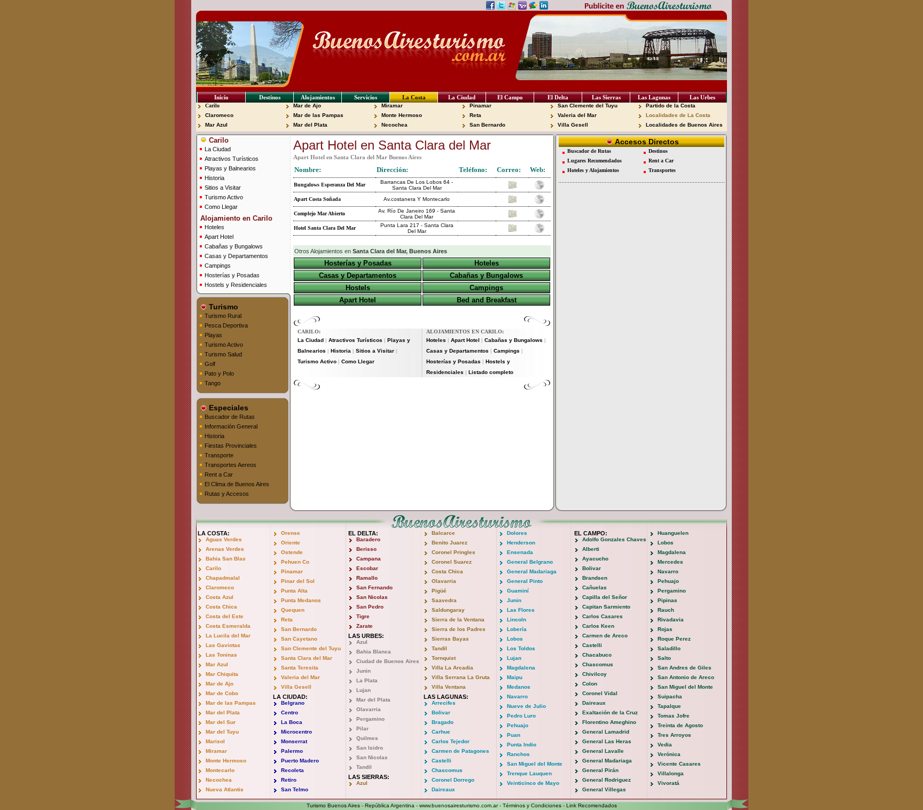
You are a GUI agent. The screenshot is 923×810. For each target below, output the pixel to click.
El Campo (510, 97)
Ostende (292, 552)
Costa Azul (219, 597)
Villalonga (671, 773)
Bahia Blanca (373, 652)
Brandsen (594, 578)
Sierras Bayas (450, 639)
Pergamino (370, 719)
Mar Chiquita (222, 674)
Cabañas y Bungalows (234, 246)
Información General (231, 426)
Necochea (394, 125)
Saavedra (444, 600)
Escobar (367, 568)
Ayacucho (595, 559)
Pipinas (667, 600)
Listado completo (490, 372)
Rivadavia (671, 619)
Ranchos (518, 754)
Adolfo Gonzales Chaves (614, 539)
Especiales (227, 407)
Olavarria (368, 709)
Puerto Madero (300, 761)
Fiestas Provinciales (231, 445)
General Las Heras (606, 741)
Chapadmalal (223, 578)
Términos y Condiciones (532, 805)
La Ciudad (461, 97)
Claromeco (219, 115)
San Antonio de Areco (686, 677)
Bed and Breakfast (487, 300)
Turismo (222, 306)
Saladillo (669, 648)
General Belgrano (530, 562)
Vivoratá (668, 783)
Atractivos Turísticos (232, 158)
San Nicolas (372, 597)
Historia (214, 178)
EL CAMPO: (590, 533)
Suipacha (670, 696)
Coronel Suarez (452, 562)
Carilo (212, 105)
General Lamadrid (605, 732)
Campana (368, 559)
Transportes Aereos (230, 465)
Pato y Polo (219, 373)
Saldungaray (448, 610)
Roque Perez (674, 639)
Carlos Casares (602, 616)
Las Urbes (702, 97)
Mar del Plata (310, 125)
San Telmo (294, 789)
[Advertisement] (422, 406)
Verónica (669, 754)
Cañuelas (594, 587)
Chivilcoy (594, 674)
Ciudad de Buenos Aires (387, 661)
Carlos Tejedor (451, 741)
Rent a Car (219, 474)
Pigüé (439, 591)
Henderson (521, 543)
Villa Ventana (449, 687)
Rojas (665, 629)
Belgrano (292, 703)
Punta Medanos (301, 600)
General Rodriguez (606, 780)
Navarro (517, 696)
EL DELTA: (363, 533)
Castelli (441, 761)
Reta (475, 115)
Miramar (392, 105)
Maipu (514, 677)
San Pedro (370, 607)
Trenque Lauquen (529, 773)
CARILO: (309, 331)
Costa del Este (225, 616)
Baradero (368, 539)
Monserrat (294, 741)
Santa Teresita (299, 668)
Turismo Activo (224, 197)
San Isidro (369, 748)
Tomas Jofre (674, 716)
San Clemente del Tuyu (587, 105)
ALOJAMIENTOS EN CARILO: (465, 331)
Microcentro (296, 732)
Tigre (363, 616)
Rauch (666, 610)
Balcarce (443, 533)
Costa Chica (221, 607)
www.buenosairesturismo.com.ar (458, 805)
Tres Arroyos (674, 735)
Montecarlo (220, 770)
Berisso (366, 549)
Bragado (442, 722)
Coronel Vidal (599, 693)
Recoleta (292, 770)
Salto (664, 658)
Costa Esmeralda (228, 626)
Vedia (665, 744)
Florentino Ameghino (609, 722)
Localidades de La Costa (678, 115)
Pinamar (480, 105)
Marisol (215, 741)
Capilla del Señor (604, 597)
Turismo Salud (223, 354)
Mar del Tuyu (222, 732)
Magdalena (521, 668)
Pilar (362, 728)
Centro (289, 712)
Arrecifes (444, 703)
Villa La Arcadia (452, 668)
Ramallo (367, 578)
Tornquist (444, 658)
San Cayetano (299, 639)
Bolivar (441, 712)
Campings (218, 265)
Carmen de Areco (605, 635)
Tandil (364, 767)
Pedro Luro (521, 716)
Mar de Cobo (222, 693)
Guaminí (518, 591)
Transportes (662, 170)
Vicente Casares (679, 764)
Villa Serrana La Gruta (461, 677)
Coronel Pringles (453, 552)
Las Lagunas (654, 97)
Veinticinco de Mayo (533, 783)
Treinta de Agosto (680, 725)
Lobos (515, 639)
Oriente (290, 543)
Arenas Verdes (225, 549)
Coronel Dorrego (453, 780)
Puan (513, 735)
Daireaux (443, 789)
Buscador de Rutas (230, 417)
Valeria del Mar (577, 115)
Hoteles (214, 227)
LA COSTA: (214, 533)
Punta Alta (294, 591)
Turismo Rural (223, 316)
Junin (363, 671)
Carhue (441, 732)
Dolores (517, 533)
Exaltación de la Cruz (610, 712)
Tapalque (669, 706)
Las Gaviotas (223, 645)
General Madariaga (532, 571)
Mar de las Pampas (318, 115)
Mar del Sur (221, 722)
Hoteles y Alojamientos (593, 170)
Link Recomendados (591, 805)
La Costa (414, 97)
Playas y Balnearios (230, 168)
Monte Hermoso (401, 115)
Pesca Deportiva (226, 325)
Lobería (517, 629)
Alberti (590, 549)
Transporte (219, 455)
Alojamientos (318, 97)
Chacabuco (597, 655)
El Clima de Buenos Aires (237, 484)
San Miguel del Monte (534, 764)
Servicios (365, 97)
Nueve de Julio (526, 706)
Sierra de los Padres (459, 629)
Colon (589, 684)
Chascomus (447, 770)
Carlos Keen (598, 626)
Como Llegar (221, 207)
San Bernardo (487, 125)
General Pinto (525, 581)
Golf (210, 364)
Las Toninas (221, 655)
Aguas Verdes (224, 539)
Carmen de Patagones (460, 751)
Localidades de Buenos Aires (684, 125)
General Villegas (604, 789)
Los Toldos (521, 648)
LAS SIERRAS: (368, 777)
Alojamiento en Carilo (235, 218)
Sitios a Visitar (223, 187)
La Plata (367, 680)
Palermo (292, 751)
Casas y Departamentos (236, 256)
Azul (361, 642)
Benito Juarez (449, 543)
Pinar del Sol (298, 581)
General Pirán (600, 770)
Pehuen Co (295, 562)
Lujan (363, 690)
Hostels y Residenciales (236, 285)
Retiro (288, 780)
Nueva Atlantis (225, 789)
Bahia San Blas (226, 559)
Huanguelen (673, 533)
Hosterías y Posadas (232, 275)
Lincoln (516, 619)
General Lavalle (603, 751)
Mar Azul (216, 125)
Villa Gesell (573, 125)
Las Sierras (606, 97)
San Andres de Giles (684, 668)
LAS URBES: (366, 636)
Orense (290, 533)
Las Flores (521, 610)
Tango (213, 383)
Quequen (292, 610)
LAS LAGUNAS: (446, 697)
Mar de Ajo (307, 105)
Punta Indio (521, 744)
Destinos (269, 97)
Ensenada (520, 552)
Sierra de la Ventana (458, 619)
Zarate (364, 626)
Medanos (518, 687)
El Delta (557, 97)
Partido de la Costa (670, 105)
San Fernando (374, 587)
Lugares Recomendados (594, 160)
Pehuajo (517, 725)
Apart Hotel (219, 236)
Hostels (358, 288)
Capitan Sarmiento (606, 607)
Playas (213, 335)
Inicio (221, 97)
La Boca (291, 722)
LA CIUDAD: (290, 697)
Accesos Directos (646, 141)
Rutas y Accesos (227, 493)
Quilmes (367, 738)
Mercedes (670, 562)
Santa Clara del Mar (306, 658)
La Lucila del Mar (228, 635)
